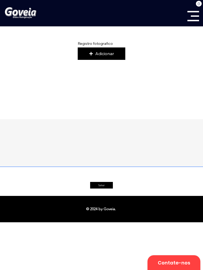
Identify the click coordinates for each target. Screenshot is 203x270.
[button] (199, 4)
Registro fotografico (95, 43)
